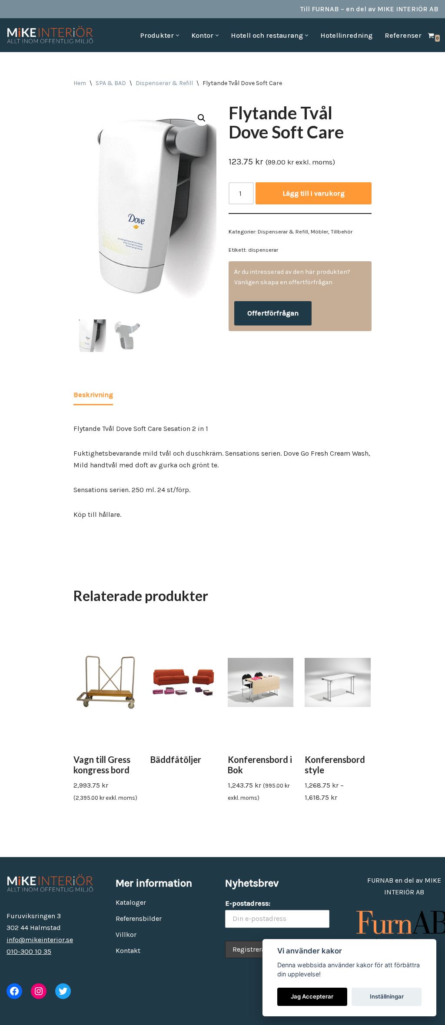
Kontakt (128, 950)
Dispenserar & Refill (164, 83)
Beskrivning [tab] (93, 395)
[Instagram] (38, 991)
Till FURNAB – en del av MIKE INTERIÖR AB (369, 9)
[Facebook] (14, 991)
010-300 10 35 (29, 951)
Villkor (126, 934)
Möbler (319, 231)
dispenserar (263, 249)
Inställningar (387, 996)
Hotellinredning (346, 35)
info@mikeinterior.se (40, 940)
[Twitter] (63, 991)
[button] (177, 35)
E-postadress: (247, 903)
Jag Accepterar (312, 996)
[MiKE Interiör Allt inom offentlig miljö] (50, 35)
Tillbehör (341, 231)
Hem (79, 83)
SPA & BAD (111, 83)
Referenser (403, 35)
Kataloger (131, 902)
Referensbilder (139, 918)
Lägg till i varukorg (313, 193)
